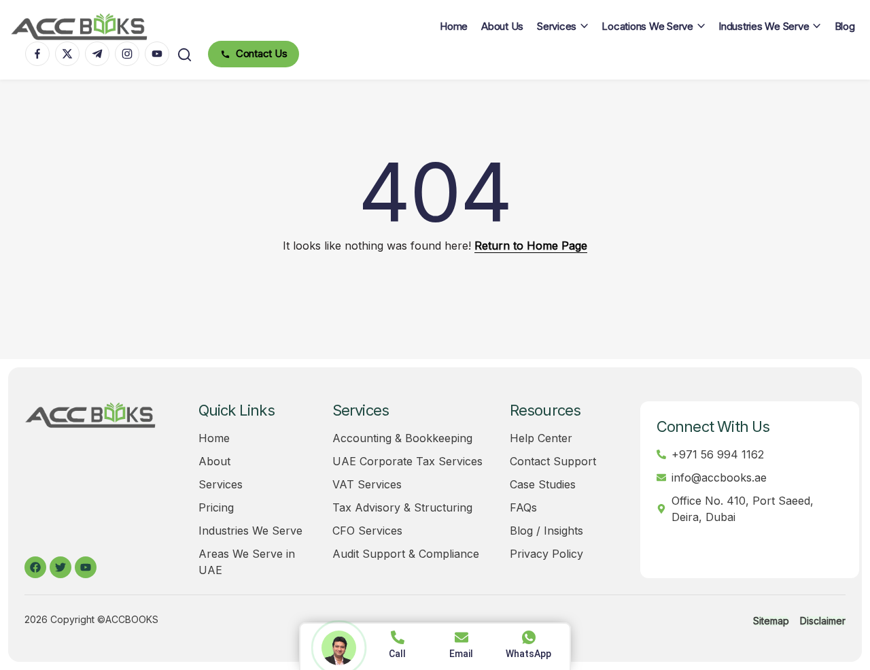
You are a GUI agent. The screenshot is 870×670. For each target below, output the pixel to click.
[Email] (461, 637)
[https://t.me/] (97, 53)
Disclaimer (823, 621)
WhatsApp (528, 653)
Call (397, 653)
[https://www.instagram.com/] (127, 53)
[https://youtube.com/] (157, 53)
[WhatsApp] (529, 637)
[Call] (398, 637)
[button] (184, 54)
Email (461, 653)
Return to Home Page (530, 245)
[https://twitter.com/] (67, 53)
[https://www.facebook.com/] (37, 53)
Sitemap (771, 621)
